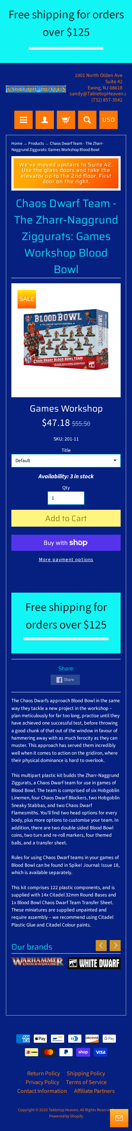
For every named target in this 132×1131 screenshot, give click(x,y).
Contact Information (42, 1091)
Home (16, 143)
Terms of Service (86, 1082)
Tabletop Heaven (63, 1110)
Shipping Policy (86, 1073)
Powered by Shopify (66, 1116)
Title (66, 450)
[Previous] (101, 945)
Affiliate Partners (94, 1091)
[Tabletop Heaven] (36, 88)
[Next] (115, 945)
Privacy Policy (42, 1082)
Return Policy (43, 1073)
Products (36, 143)
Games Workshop (66, 408)
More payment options (66, 559)
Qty (66, 487)
